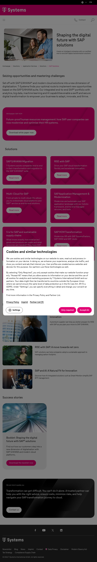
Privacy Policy (12, 302)
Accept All (84, 310)
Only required (67, 310)
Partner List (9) (37, 302)
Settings (16, 310)
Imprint (24, 302)
